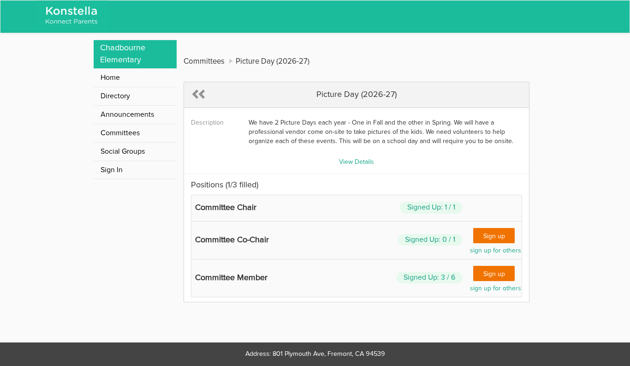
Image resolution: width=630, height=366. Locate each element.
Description (207, 123)
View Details (356, 162)
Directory (115, 96)
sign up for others (495, 250)
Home (110, 77)
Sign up (494, 236)
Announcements (127, 114)
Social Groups (123, 151)
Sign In (112, 170)
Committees (120, 133)
